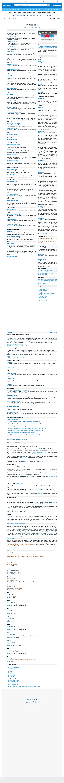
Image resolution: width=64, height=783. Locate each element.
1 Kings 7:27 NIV (10, 671)
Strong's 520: (10, 605)
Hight (49, 272)
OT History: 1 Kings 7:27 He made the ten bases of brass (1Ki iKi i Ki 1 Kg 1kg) (24, 686)
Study (32, 27)
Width (45, 274)
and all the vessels (43, 300)
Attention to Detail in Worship (13, 406)
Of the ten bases (42, 297)
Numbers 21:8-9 (35, 452)
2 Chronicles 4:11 (41, 172)
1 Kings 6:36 (40, 107)
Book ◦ (51, 332)
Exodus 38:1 (40, 84)
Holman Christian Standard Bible (14, 112)
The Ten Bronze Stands (43, 44)
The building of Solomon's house (45, 288)
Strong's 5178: (10, 581)
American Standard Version (13, 117)
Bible (4, 18)
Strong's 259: (10, 589)
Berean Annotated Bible (12, 100)
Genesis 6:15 (50, 476)
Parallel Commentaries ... (12, 548)
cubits (48, 47)
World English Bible (11, 174)
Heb (39, 27)
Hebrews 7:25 (23, 474)
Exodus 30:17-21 (50, 450)
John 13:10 (40, 503)
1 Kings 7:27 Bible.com (12, 668)
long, (51, 47)
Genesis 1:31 (25, 461)
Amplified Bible (10, 94)
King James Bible (10, 58)
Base (39, 270)
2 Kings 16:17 (41, 65)
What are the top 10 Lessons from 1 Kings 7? (18, 439)
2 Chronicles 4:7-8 (46, 460)
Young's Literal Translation (12, 194)
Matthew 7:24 (43, 485)
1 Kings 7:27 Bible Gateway (13, 667)
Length (52, 272)
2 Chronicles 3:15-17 (42, 218)
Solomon (10, 362)
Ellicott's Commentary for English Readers (16, 523)
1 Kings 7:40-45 (41, 189)
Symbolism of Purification (12, 395)
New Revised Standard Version (13, 224)
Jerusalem (10, 384)
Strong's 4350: (10, 573)
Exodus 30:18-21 (41, 146)
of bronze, (40, 47)
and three (42, 49)
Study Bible (9, 332)
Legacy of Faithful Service (12, 412)
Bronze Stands (11, 378)
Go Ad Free (3, 777)
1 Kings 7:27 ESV (10, 674)
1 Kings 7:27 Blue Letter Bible (13, 666)
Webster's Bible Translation (13, 160)
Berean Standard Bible (11, 46)
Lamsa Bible (9, 231)
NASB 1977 (9, 82)
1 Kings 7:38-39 (41, 160)
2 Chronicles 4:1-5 (42, 131)
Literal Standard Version (12, 181)
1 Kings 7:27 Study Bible (12, 678)
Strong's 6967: (10, 661)
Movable (39, 273)
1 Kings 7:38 (47, 473)
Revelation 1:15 (42, 452)
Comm (35, 27)
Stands (46, 273)
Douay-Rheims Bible (11, 209)
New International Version (12, 32)
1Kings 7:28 (52, 529)
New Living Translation (12, 36)
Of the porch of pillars (43, 290)
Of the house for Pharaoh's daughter (46, 293)
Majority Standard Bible (12, 169)
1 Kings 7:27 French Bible (12, 683)
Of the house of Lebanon (43, 289)
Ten (49, 273)
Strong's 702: (10, 597)
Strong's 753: (10, 613)
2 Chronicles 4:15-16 (42, 180)
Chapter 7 (10, 18)
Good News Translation (12, 139)
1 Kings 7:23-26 (41, 114)
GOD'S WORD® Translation (12, 134)
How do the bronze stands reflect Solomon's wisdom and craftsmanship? (24, 434)
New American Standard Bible (13, 69)
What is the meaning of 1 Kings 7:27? (16, 419)
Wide (43, 274)
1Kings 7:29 (41, 532)
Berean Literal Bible (11, 51)
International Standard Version (13, 144)
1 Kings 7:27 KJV (10, 676)
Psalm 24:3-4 (24, 510)
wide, (39, 49)
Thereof (52, 273)
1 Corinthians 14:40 (22, 457)
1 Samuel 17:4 (54, 469)
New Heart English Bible (12, 154)
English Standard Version (12, 41)
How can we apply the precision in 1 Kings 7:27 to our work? (21, 426)
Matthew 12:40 (46, 506)
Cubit (56, 270)
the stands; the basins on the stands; (15, 344)
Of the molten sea (43, 296)
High (47, 272)
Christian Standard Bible (12, 107)
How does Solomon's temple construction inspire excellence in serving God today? (26, 430)
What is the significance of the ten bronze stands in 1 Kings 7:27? (22, 432)
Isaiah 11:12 (37, 489)
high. (49, 49)
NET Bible (9, 149)
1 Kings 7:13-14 (41, 206)
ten (49, 46)
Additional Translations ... (12, 256)
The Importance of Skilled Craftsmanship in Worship (18, 390)
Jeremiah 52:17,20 (42, 259)
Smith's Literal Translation (12, 200)
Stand (43, 273)
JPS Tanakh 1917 (10, 243)
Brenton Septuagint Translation (13, 250)
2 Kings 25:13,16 (41, 245)
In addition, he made (43, 46)
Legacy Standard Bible (12, 88)
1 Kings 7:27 (33, 446)
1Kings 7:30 (29, 533)
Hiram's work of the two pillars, (45, 294)
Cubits (39, 272)
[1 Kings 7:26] (1, 350)
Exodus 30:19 (54, 502)
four (46, 47)
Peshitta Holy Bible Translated (13, 236)
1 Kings (7, 18)
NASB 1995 (9, 75)
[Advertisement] (33, 323)
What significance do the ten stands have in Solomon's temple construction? (24, 423)
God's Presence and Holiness (13, 401)
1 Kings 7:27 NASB (11, 675)
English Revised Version (12, 128)
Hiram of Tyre (11, 367)
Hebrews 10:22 (29, 491)
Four (42, 272)
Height (44, 272)
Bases (41, 270)
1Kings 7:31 (21, 536)
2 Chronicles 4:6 (41, 98)
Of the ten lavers (42, 299)
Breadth (49, 270)
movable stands (53, 46)
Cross (29, 27)
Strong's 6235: (10, 565)
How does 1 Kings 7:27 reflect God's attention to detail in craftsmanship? (24, 421)
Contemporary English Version (13, 123)
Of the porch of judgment (43, 292)
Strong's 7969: (10, 645)
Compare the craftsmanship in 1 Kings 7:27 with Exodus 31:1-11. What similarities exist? (27, 428)
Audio (25, 27)
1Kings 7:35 (38, 534)
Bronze (52, 270)
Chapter (55, 332)
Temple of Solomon (12, 373)
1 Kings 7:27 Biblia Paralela (13, 680)
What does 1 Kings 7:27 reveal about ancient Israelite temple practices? (23, 437)
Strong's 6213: (10, 558)
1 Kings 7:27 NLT (10, 672)
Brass (45, 270)
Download (55, 53)
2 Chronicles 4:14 (41, 61)
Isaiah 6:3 (10, 507)
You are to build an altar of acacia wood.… (15, 356)
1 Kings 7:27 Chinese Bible (12, 681)
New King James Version (12, 64)
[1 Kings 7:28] (62, 350)
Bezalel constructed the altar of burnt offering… (16, 357)
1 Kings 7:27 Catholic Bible (12, 684)
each (43, 47)
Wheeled (39, 274)
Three (56, 273)
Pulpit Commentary (11, 538)
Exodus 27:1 (40, 78)
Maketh (55, 272)
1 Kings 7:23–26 (37, 448)
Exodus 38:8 (40, 92)
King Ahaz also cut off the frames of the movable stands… (18, 345)
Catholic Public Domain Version (13, 214)
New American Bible (11, 219)
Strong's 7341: (10, 637)
